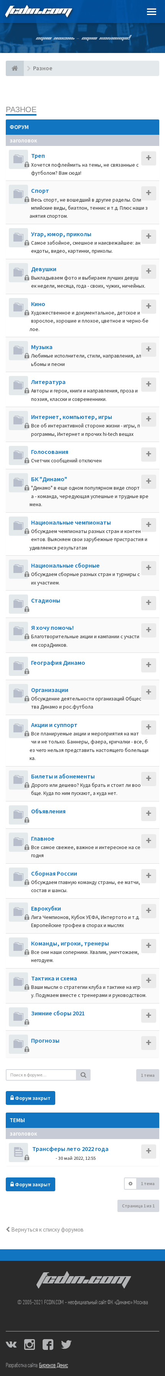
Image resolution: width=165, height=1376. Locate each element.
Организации (49, 690)
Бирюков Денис (53, 1366)
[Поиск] (84, 1075)
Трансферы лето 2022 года (70, 1148)
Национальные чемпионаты (71, 522)
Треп (38, 155)
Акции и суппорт (54, 725)
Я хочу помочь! (52, 627)
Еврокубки (46, 908)
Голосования (49, 451)
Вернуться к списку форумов (47, 1229)
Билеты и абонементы (63, 776)
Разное (21, 109)
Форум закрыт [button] (32, 1098)
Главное (42, 838)
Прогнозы (45, 1040)
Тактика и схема (54, 978)
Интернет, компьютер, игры (71, 417)
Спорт (40, 190)
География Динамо (58, 662)
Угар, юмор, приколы (61, 234)
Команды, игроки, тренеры (70, 943)
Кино (38, 304)
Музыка (42, 347)
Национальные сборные (65, 565)
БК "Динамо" (49, 479)
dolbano (42, 1157)
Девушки (43, 269)
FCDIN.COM (38, 11)
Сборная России (54, 873)
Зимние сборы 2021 (58, 1013)
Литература (48, 382)
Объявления (48, 811)
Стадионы (45, 600)
